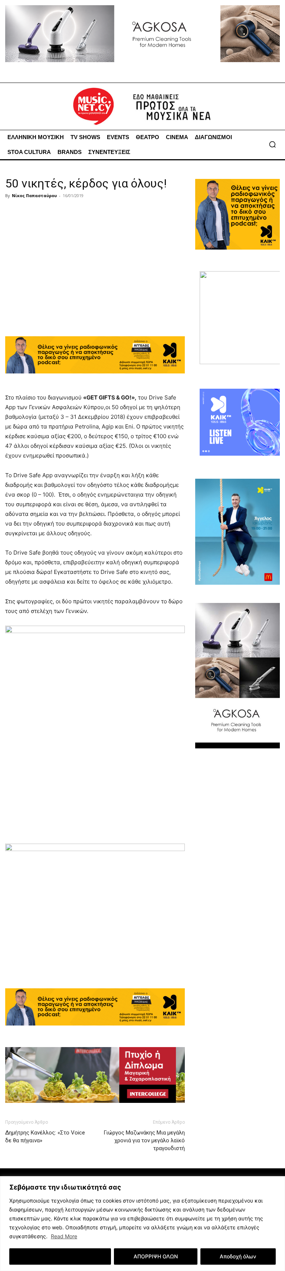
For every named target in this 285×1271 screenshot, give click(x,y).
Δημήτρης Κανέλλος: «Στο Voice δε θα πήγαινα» (45, 1136)
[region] (142, 1223)
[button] (272, 144)
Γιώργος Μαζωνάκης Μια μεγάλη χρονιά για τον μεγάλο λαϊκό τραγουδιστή (144, 1140)
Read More (64, 1236)
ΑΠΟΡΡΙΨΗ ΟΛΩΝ (156, 1256)
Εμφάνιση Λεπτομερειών (60, 1256)
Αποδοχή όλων (238, 1256)
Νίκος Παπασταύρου (34, 195)
